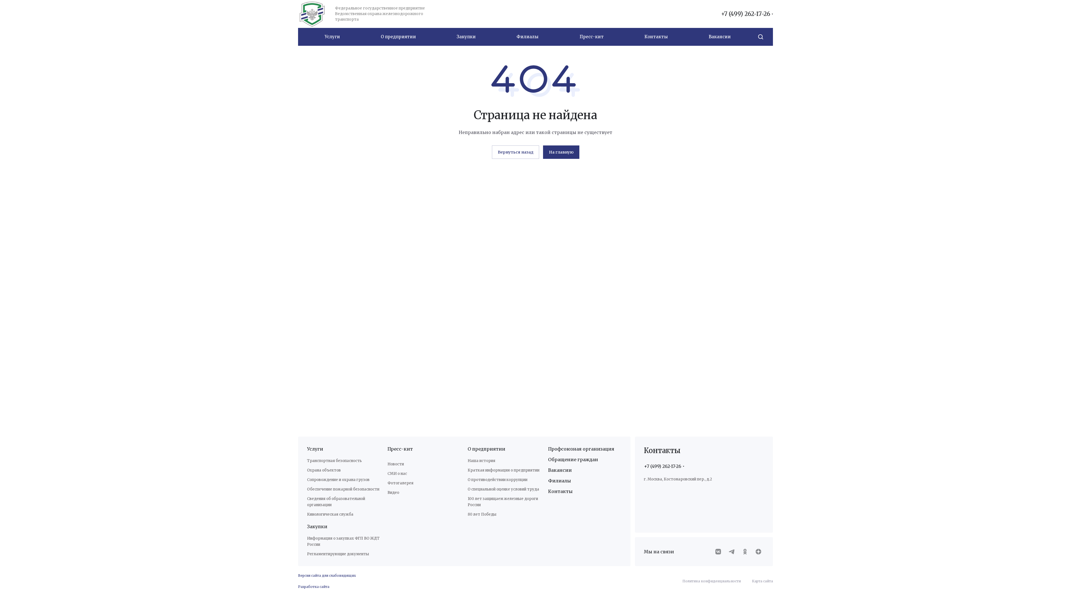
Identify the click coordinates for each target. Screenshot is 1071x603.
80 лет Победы (482, 514)
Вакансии (560, 470)
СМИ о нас (397, 473)
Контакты (560, 491)
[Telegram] (731, 551)
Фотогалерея (400, 483)
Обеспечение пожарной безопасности (343, 489)
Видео (393, 492)
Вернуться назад (515, 152)
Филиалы (559, 481)
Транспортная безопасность (334, 460)
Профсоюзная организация (581, 449)
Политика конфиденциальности (711, 581)
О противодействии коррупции (497, 479)
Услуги (315, 449)
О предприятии (486, 449)
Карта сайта (762, 581)
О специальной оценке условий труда (503, 489)
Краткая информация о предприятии (503, 470)
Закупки (317, 526)
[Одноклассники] (745, 551)
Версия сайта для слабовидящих (327, 575)
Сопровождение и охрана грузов (338, 479)
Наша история (481, 460)
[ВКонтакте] (718, 551)
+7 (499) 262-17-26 (745, 14)
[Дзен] (758, 551)
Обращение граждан (573, 459)
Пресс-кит (400, 449)
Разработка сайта (313, 587)
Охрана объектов (324, 470)
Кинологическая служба (330, 514)
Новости (395, 464)
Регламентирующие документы (338, 554)
